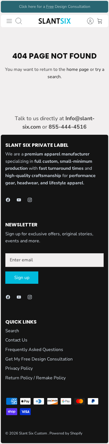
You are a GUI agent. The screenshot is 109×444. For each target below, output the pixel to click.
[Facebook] (8, 200)
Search (12, 331)
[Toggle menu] (9, 21)
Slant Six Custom (33, 433)
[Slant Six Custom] (55, 21)
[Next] (100, 7)
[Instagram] (29, 200)
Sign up (21, 278)
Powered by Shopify (65, 433)
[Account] (87, 21)
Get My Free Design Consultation (39, 359)
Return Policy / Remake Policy (35, 378)
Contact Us (16, 340)
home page (78, 69)
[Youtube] (18, 200)
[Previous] (8, 7)
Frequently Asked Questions (34, 350)
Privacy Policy (19, 368)
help (41, 8)
